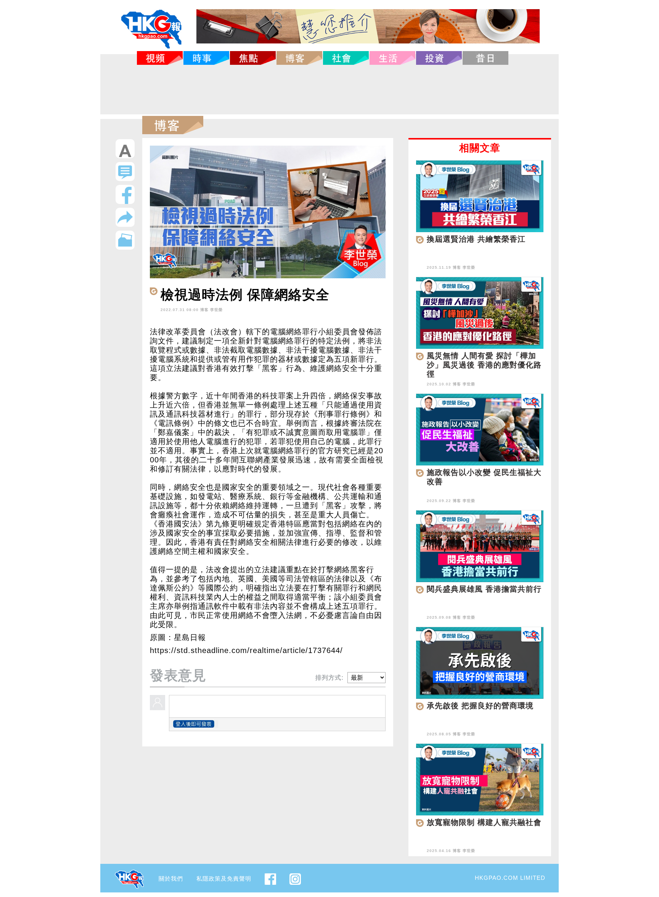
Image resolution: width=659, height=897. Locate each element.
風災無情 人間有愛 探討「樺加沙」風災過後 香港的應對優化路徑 (484, 364)
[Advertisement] (329, 89)
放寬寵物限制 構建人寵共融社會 (484, 822)
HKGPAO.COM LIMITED (510, 878)
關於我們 (171, 878)
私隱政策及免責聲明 (223, 878)
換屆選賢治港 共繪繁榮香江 (476, 239)
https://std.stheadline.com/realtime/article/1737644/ (246, 650)
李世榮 (216, 310)
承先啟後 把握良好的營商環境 (480, 705)
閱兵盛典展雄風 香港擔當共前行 (484, 589)
